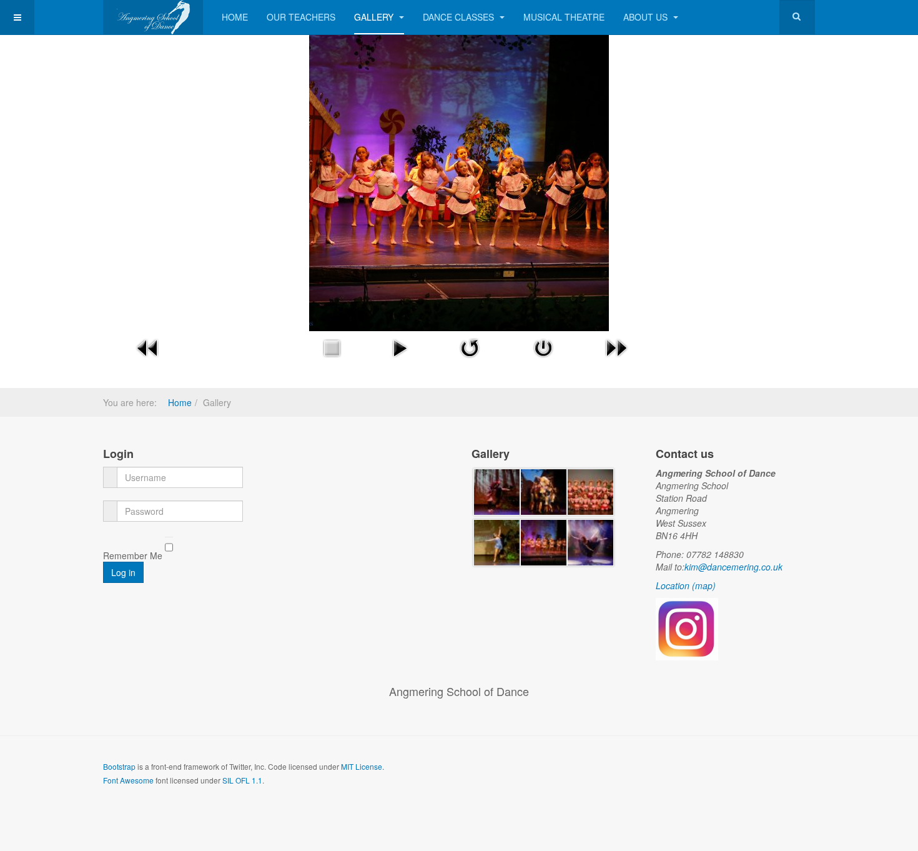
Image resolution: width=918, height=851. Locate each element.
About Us (646, 17)
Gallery (375, 17)
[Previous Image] (148, 347)
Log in (123, 572)
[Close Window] (543, 347)
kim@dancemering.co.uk (733, 566)
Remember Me (132, 555)
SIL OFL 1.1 (242, 780)
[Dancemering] (153, 17)
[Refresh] (469, 347)
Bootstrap (119, 766)
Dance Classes (459, 17)
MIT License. (362, 766)
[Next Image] (616, 347)
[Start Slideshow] (400, 347)
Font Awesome (128, 780)
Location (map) (686, 585)
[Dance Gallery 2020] (496, 490)
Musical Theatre (564, 17)
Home (235, 17)
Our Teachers (301, 17)
